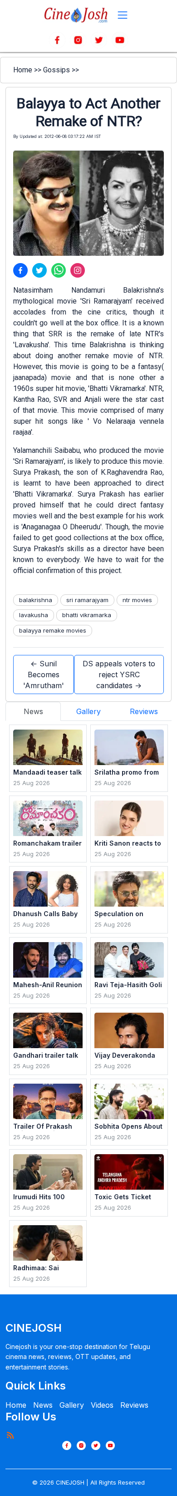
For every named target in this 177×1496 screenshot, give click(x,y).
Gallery (71, 1405)
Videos (102, 1405)
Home (22, 70)
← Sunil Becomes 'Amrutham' (43, 674)
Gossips (56, 70)
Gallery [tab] (88, 711)
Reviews (134, 1405)
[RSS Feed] (10, 1435)
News (43, 1405)
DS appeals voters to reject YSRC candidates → (119, 674)
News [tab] (33, 711)
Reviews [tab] (144, 711)
